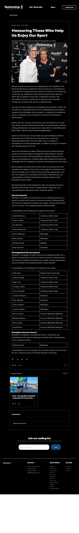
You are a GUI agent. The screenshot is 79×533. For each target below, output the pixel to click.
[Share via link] (22, 359)
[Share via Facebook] (12, 359)
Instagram (68, 468)
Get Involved (53, 468)
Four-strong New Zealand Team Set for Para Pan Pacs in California (23, 397)
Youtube (68, 470)
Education (52, 466)
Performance (53, 470)
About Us (52, 472)
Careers (52, 486)
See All (65, 373)
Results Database (54, 488)
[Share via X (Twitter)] (17, 359)
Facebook (68, 466)
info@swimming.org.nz (33, 472)
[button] (69, 7)
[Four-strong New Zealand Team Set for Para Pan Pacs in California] (24, 385)
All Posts (13, 15)
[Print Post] (27, 359)
